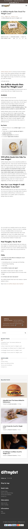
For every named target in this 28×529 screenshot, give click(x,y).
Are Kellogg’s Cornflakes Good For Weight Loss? (13, 348)
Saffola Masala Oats (6, 71)
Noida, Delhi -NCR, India (18, 0)
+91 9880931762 (9, 0)
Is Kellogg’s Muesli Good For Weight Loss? (11, 350)
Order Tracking (4, 504)
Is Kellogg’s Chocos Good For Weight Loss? (11, 352)
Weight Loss (7, 16)
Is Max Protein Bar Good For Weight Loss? (11, 346)
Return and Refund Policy (7, 363)
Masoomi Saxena (15, 36)
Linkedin (19, 325)
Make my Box (4, 503)
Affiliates (3, 513)
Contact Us (4, 367)
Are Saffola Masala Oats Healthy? (15, 283)
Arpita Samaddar (12, 404)
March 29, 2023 (4, 36)
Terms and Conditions (6, 365)
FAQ (2, 511)
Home (2, 16)
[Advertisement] (14, 56)
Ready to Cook (14, 16)
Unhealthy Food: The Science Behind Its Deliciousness (13, 401)
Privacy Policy (4, 361)
